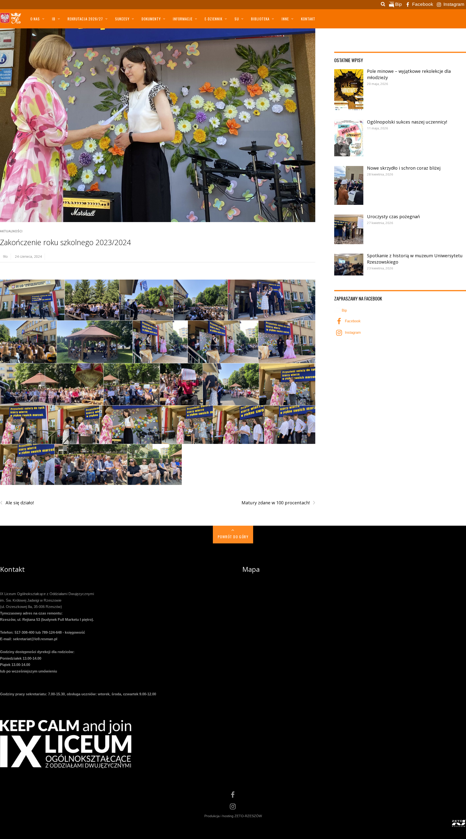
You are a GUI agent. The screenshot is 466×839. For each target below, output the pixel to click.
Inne (285, 18)
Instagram (453, 4)
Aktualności (11, 231)
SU (236, 18)
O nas (35, 18)
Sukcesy (122, 18)
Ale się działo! (17, 502)
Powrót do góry (233, 536)
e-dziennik (213, 18)
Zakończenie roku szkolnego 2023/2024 (65, 242)
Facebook (422, 4)
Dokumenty (151, 18)
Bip (398, 4)
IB (53, 18)
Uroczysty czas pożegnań (393, 216)
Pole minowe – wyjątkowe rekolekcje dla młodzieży (409, 74)
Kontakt (308, 18)
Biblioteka (260, 18)
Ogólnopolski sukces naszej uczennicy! (407, 122)
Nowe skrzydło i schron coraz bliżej (404, 168)
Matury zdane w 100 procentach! (278, 502)
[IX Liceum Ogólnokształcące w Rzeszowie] (11, 20)
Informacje (182, 18)
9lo (5, 256)
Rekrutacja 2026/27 (85, 18)
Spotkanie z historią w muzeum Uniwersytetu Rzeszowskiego (415, 259)
